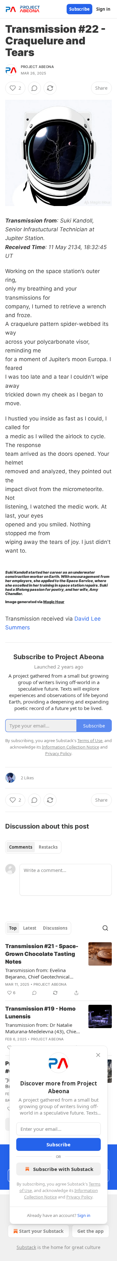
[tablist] (33, 847)
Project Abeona (37, 66)
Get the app (90, 1231)
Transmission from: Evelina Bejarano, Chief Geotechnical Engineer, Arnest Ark (37, 973)
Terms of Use (89, 740)
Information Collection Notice (70, 747)
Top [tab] (13, 928)
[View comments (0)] (34, 88)
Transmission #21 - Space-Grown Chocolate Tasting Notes (41, 954)
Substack (26, 1247)
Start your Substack (41, 1231)
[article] (58, 969)
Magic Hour (53, 602)
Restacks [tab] (48, 847)
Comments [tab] (20, 847)
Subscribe (79, 9)
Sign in (103, 9)
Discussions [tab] (55, 928)
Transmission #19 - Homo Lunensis (40, 1012)
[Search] (105, 928)
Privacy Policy (79, 1197)
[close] (98, 1055)
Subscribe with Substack (63, 1169)
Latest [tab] (29, 928)
